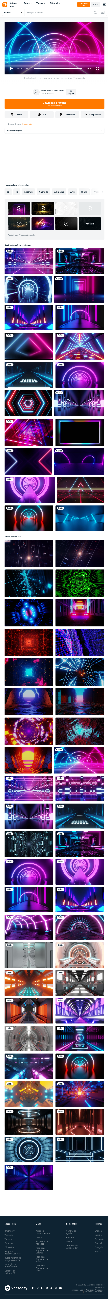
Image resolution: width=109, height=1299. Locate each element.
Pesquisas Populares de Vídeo (41, 1267)
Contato (69, 1236)
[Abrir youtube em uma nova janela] (60, 1287)
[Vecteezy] (4, 4)
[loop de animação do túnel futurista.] (79, 1009)
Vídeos (39, 3)
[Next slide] (97, 190)
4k (16, 190)
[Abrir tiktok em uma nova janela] (51, 1287)
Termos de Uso (74, 1288)
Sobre (68, 1240)
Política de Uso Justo (91, 1290)
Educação (9, 1246)
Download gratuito (54, 104)
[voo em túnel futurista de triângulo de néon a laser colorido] (29, 431)
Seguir (71, 93)
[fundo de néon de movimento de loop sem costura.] (79, 759)
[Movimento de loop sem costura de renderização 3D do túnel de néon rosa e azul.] (79, 1037)
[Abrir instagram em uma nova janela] (38, 1287)
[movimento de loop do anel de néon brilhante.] (30, 489)
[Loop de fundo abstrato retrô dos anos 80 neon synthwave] (80, 489)
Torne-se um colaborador (71, 1245)
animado (43, 190)
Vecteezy (9, 1233)
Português (97, 1238)
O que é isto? (27, 124)
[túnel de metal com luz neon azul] (79, 517)
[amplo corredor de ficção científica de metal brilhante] (79, 982)
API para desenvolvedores (13, 1251)
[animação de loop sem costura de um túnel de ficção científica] (29, 982)
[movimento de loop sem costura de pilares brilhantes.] (79, 787)
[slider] (58, 68)
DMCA (38, 1236)
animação (59, 190)
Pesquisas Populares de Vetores (41, 1249)
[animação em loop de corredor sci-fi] (29, 374)
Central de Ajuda (70, 1230)
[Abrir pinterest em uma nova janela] (47, 1287)
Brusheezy (9, 1229)
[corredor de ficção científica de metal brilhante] (29, 1009)
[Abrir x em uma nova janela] (56, 1287)
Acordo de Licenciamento (42, 1230)
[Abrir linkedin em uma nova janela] (42, 1287)
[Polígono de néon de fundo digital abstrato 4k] (28, 402)
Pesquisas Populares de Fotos (41, 1258)
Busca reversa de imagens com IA (13, 1257)
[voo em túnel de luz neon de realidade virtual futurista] (79, 345)
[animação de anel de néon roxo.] (79, 460)
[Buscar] (95, 12)
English (96, 1229)
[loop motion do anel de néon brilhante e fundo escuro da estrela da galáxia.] (28, 288)
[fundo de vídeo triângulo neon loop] (29, 345)
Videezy (8, 1238)
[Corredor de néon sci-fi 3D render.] (29, 316)
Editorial (54, 3)
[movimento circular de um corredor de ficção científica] (29, 1037)
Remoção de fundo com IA (11, 1264)
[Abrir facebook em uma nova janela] (33, 1287)
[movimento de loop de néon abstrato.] (29, 260)
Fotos (27, 3)
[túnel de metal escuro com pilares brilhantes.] (79, 402)
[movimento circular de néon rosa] (79, 374)
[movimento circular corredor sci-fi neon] (79, 954)
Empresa (9, 1242)
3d (8, 190)
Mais (12, 6)
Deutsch (96, 1242)
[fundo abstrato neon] (28, 460)
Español (96, 1233)
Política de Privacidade (92, 1288)
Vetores (13, 3)
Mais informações (14, 129)
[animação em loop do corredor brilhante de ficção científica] (79, 1093)
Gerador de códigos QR (10, 1270)
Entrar (95, 4)
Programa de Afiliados (41, 1241)
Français (96, 1246)
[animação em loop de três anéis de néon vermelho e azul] (29, 517)
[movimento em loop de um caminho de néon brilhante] (79, 316)
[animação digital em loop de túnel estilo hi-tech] (29, 1093)
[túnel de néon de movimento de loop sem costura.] (29, 1176)
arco (72, 190)
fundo (84, 190)
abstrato (28, 190)
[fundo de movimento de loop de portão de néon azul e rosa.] (79, 288)
